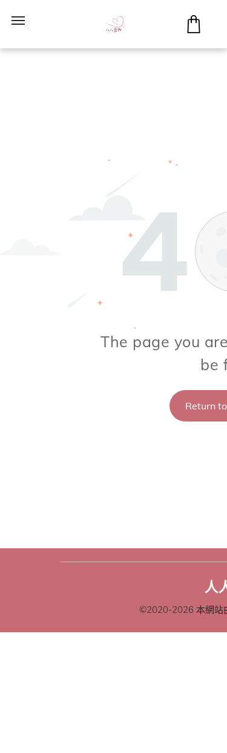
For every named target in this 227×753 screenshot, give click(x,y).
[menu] (18, 20)
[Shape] (194, 30)
